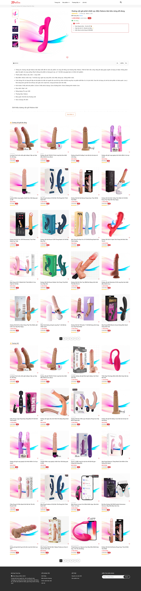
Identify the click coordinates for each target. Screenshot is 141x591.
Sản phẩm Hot (75, 578)
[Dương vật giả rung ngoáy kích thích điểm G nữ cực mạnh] (116, 138)
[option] (15, 13)
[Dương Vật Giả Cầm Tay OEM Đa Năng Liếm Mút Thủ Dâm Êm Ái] (85, 265)
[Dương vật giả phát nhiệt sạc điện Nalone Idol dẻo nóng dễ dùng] (43, 34)
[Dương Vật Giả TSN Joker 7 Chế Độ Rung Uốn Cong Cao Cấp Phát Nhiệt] (85, 308)
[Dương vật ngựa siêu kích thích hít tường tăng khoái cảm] (54, 402)
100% (122, 63)
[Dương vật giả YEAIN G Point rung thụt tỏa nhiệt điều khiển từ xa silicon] (54, 138)
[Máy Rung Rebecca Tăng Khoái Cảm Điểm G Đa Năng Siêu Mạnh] (116, 445)
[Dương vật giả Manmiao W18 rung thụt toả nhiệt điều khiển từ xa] (116, 265)
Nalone (81, 15)
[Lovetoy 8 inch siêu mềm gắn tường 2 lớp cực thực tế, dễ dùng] (24, 138)
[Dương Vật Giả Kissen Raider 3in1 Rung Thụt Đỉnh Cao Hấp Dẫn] (54, 265)
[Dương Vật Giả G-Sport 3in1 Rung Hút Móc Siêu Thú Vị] (116, 224)
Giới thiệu (43, 576)
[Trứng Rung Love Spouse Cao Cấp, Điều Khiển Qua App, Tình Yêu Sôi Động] (85, 530)
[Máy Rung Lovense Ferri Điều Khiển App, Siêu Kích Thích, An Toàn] (85, 487)
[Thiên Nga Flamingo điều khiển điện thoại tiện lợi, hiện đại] (116, 359)
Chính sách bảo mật (46, 580)
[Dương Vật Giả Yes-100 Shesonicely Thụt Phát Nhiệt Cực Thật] (24, 224)
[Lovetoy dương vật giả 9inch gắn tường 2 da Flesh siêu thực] (85, 359)
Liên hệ (43, 583)
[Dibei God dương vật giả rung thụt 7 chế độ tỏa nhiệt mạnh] (54, 308)
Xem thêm (70, 114)
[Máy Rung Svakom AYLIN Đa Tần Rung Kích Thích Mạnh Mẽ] (54, 181)
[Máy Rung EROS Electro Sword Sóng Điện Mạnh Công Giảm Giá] (116, 308)
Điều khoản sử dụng (46, 578)
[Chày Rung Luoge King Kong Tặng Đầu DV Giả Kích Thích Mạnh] (24, 402)
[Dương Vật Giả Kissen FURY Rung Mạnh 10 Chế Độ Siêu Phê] (54, 224)
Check (126, 577)
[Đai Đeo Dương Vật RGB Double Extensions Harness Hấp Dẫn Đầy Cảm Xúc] (116, 487)
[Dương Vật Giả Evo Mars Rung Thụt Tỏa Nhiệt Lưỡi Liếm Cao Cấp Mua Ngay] (24, 308)
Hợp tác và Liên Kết (77, 576)
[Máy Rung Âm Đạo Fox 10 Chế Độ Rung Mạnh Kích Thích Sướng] (85, 224)
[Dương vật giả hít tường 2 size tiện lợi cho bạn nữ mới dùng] (85, 138)
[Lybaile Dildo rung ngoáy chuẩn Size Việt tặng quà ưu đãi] (24, 181)
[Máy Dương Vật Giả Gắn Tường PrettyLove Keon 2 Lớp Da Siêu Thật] (54, 530)
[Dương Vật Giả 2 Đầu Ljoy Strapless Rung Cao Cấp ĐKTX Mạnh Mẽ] (85, 402)
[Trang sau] (78, 338)
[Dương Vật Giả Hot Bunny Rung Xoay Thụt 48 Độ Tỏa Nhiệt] (85, 181)
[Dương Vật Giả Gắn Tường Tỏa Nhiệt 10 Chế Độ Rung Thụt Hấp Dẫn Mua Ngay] (116, 181)
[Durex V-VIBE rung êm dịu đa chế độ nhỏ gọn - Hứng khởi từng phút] (85, 445)
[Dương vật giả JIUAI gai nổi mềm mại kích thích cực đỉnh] (24, 530)
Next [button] (66, 34)
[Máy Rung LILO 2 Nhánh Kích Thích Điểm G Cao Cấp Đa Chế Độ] (24, 265)
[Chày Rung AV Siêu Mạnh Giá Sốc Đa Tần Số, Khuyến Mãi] (24, 487)
